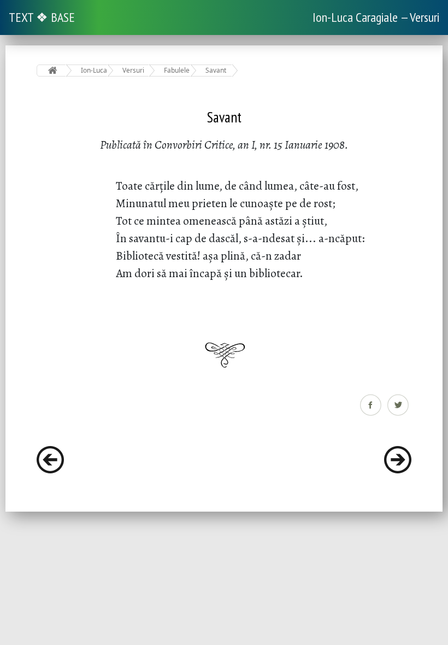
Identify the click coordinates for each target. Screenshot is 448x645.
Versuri (133, 70)
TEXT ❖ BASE (42, 17)
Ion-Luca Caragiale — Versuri (376, 17)
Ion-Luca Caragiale (94, 70)
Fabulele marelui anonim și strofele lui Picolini (177, 70)
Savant (215, 70)
